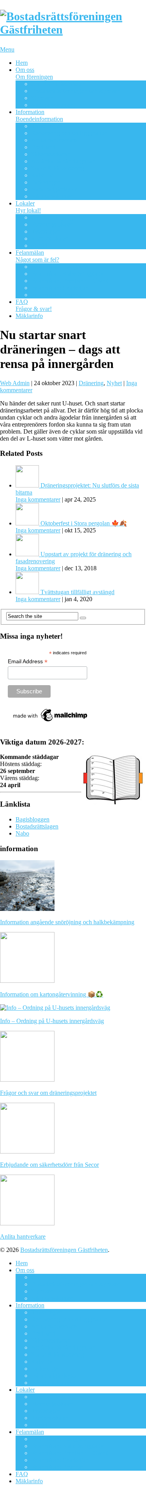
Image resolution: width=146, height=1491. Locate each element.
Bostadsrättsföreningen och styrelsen (76, 90)
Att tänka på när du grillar (62, 161)
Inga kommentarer (38, 499)
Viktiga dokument (53, 105)
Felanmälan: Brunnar (57, 294)
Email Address (27, 661)
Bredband (43, 147)
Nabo (22, 833)
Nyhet (114, 383)
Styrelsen (42, 98)
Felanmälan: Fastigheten (61, 266)
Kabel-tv (42, 175)
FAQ (34, 305)
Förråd (39, 245)
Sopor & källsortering (57, 168)
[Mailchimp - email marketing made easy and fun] (50, 721)
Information (39, 115)
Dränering (91, 383)
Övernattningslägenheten (61, 217)
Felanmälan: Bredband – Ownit (70, 280)
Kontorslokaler (49, 238)
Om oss (34, 73)
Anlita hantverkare (54, 140)
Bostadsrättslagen (37, 826)
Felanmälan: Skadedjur (59, 287)
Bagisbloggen (32, 819)
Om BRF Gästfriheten (58, 83)
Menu (7, 49)
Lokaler (28, 207)
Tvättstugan (45, 231)
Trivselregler (46, 126)
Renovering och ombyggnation (69, 133)
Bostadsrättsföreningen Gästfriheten (64, 1249)
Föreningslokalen (52, 224)
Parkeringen (46, 182)
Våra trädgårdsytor (54, 189)
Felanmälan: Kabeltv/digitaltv (67, 273)
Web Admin (15, 383)
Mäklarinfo (29, 315)
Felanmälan (37, 256)
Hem (22, 62)
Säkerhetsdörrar (50, 154)
